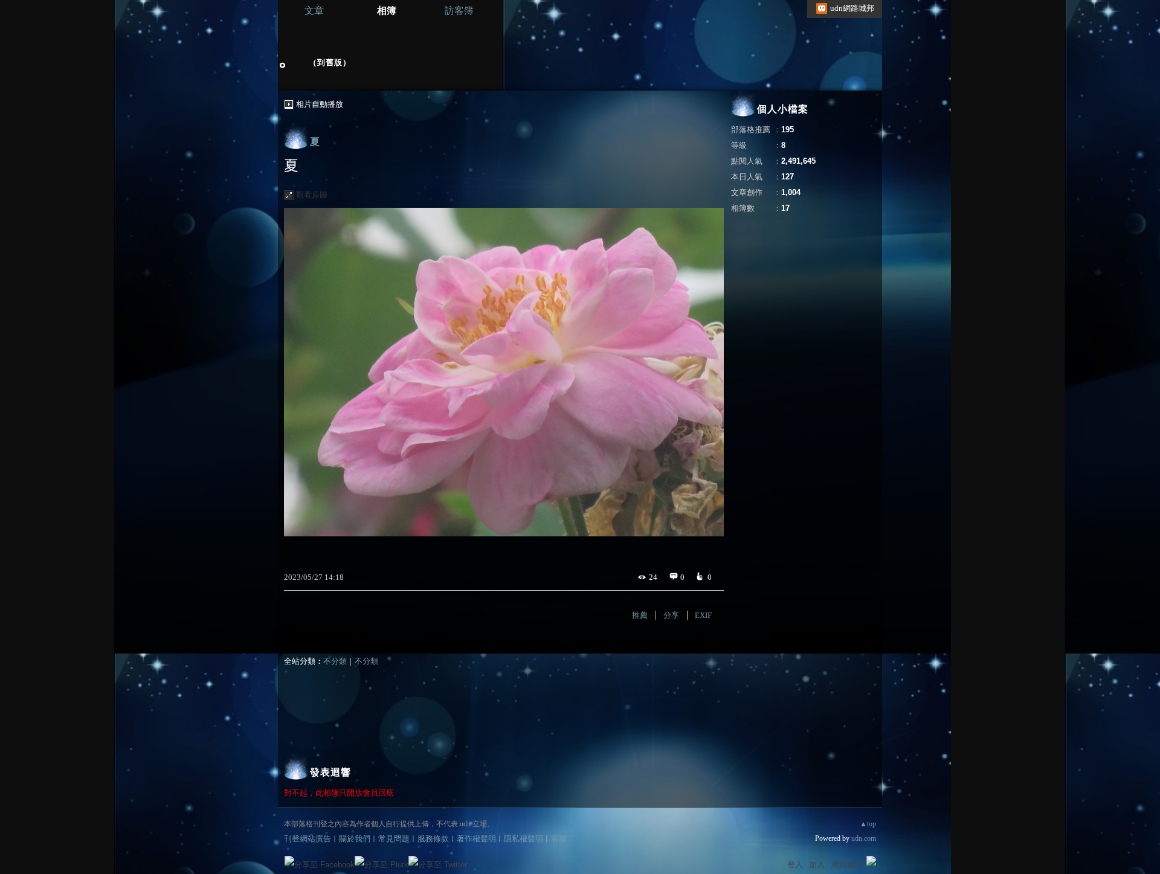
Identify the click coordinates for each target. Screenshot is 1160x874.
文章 (314, 10)
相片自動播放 (319, 104)
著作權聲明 (476, 838)
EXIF (703, 615)
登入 (795, 864)
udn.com (863, 838)
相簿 (386, 10)
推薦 (640, 615)
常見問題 (394, 838)
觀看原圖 (311, 194)
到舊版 (330, 62)
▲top (868, 824)
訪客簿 (459, 10)
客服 (559, 838)
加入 (817, 864)
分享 (671, 615)
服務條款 (433, 838)
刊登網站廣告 (307, 838)
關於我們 (354, 838)
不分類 (335, 661)
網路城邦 (847, 864)
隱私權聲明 (523, 838)
